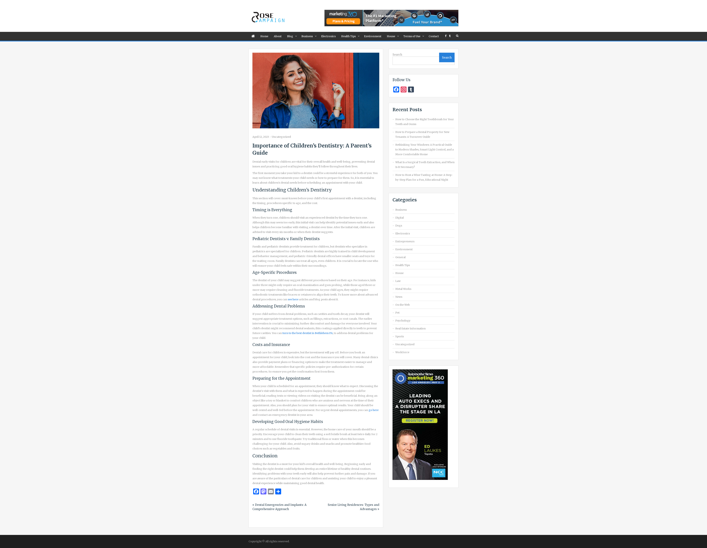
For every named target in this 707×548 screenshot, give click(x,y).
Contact (434, 36)
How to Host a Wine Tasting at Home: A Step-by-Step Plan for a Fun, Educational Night (424, 177)
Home (264, 36)
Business (307, 36)
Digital (399, 217)
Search (397, 54)
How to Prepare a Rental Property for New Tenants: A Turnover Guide (422, 134)
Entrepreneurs (404, 241)
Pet (397, 312)
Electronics (328, 36)
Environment (372, 36)
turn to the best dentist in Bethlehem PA (307, 333)
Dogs (398, 225)
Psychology (402, 320)
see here (293, 299)
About (278, 36)
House (391, 36)
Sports (399, 336)
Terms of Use (411, 36)
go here (374, 410)
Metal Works (403, 289)
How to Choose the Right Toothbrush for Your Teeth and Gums (424, 122)
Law (398, 281)
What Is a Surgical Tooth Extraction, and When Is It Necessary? (425, 165)
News (398, 296)
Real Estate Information (410, 328)
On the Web (402, 304)
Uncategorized (281, 136)
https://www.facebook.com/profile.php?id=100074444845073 (445, 36)
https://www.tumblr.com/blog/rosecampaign (450, 36)
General (400, 257)
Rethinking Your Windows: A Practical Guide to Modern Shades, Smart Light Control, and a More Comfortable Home (424, 149)
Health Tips (348, 36)
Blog (290, 36)
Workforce (402, 352)
